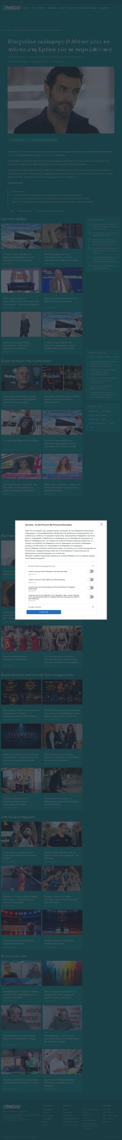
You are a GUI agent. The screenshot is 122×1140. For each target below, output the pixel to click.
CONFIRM (43, 612)
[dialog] (61, 570)
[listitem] (61, 566)
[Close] (102, 525)
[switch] (90, 571)
